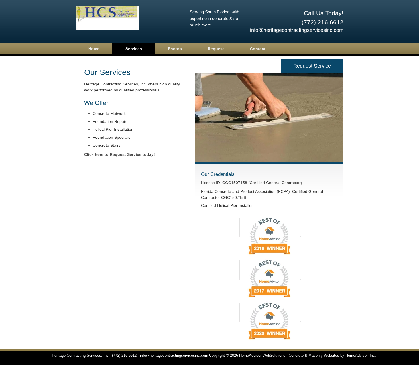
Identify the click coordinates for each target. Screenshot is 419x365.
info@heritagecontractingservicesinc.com (296, 30)
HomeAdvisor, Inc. (360, 356)
